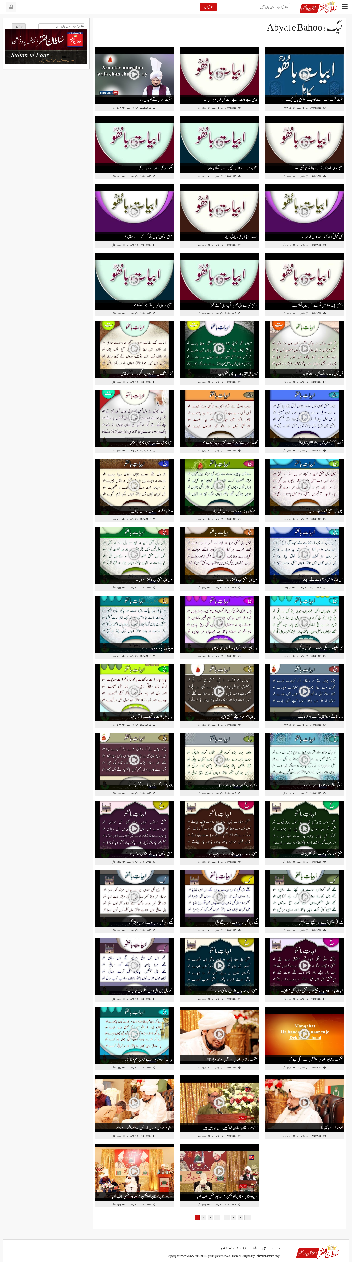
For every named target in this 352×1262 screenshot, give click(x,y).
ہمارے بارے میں (271, 1248)
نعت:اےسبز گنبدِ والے (329, 1127)
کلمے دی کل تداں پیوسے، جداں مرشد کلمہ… (149, 922)
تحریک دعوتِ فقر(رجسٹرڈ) (234, 1248)
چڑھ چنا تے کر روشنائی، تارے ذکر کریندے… (319, 716)
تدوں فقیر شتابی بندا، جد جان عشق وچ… (236, 373)
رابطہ (254, 1248)
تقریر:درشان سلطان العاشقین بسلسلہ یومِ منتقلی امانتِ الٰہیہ (142, 1196)
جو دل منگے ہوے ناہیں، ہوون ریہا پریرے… (148, 510)
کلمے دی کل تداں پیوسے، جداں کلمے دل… (234, 922)
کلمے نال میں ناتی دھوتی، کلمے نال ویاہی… (150, 990)
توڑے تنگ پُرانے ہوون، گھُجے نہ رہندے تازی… (145, 373)
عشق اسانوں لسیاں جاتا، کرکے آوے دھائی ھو (148, 236)
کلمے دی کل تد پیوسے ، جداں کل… (153, 168)
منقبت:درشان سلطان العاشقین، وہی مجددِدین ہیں (230, 1127)
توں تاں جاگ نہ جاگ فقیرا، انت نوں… (321, 373)
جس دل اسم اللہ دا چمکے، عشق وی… (238, 716)
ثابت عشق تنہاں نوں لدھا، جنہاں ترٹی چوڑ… (319, 442)
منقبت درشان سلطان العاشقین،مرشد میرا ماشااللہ (232, 1059)
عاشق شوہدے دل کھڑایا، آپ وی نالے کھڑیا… (232, 305)
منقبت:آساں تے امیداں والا (156, 99)
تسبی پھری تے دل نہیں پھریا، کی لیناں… (149, 442)
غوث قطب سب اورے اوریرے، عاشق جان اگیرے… (312, 99)
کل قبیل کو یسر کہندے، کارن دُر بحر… (322, 236)
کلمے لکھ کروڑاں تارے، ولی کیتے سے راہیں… (319, 922)
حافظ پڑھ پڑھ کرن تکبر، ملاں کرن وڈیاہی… (236, 785)
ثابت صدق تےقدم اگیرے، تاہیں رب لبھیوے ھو (230, 442)
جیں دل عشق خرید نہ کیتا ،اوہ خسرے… (237, 579)
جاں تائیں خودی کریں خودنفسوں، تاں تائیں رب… (230, 648)
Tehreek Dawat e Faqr (267, 1256)
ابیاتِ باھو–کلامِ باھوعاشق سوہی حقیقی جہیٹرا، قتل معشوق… (311, 990)
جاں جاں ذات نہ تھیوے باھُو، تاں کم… (150, 716)
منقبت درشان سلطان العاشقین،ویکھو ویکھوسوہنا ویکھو (144, 1127)
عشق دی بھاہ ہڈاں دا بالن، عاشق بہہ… (236, 990)
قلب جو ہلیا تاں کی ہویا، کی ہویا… (240, 236)
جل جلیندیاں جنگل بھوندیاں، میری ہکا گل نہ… (317, 648)
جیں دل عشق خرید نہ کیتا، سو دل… (324, 510)
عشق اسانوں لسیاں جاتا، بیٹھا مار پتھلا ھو (153, 305)
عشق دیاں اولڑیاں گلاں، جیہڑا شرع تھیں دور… (317, 168)
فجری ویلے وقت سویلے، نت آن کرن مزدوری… (231, 99)
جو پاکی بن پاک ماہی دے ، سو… (155, 648)
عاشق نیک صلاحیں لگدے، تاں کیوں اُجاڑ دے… (315, 305)
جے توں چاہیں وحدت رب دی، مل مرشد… (233, 510)
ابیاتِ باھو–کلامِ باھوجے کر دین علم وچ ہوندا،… (146, 1059)
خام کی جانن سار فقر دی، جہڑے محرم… (321, 785)
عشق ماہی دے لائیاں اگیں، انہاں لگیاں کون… (231, 168)
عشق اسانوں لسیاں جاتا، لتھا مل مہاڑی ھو (151, 853)
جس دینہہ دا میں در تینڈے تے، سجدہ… (321, 579)
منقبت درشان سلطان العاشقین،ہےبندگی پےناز (316, 1059)
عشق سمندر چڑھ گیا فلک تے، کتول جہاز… (320, 853)
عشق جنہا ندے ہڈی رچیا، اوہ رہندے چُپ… (233, 853)
